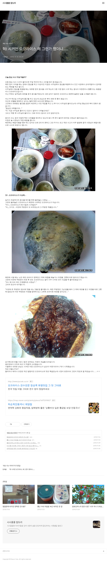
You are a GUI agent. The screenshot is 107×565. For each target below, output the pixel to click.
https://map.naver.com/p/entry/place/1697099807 (29, 400)
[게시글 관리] (17, 424)
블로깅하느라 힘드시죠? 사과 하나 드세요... (22, 443)
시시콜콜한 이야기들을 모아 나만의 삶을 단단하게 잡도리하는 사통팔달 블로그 (34, 526)
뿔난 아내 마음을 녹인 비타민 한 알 (19, 440)
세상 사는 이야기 (12, 433)
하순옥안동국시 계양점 (20, 404)
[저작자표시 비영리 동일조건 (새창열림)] (35, 424)
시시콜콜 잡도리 (9, 3)
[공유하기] (14, 424)
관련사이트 (6, 551)
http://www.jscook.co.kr (18, 381)
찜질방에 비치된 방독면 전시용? (18, 437)
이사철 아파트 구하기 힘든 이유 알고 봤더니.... (23, 446)
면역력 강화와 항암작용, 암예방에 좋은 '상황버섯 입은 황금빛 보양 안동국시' (44, 407)
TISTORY (6, 556)
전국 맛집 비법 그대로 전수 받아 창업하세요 (28, 389)
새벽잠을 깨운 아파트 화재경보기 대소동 (21, 448)
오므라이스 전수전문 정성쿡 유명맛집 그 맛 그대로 (34, 385)
